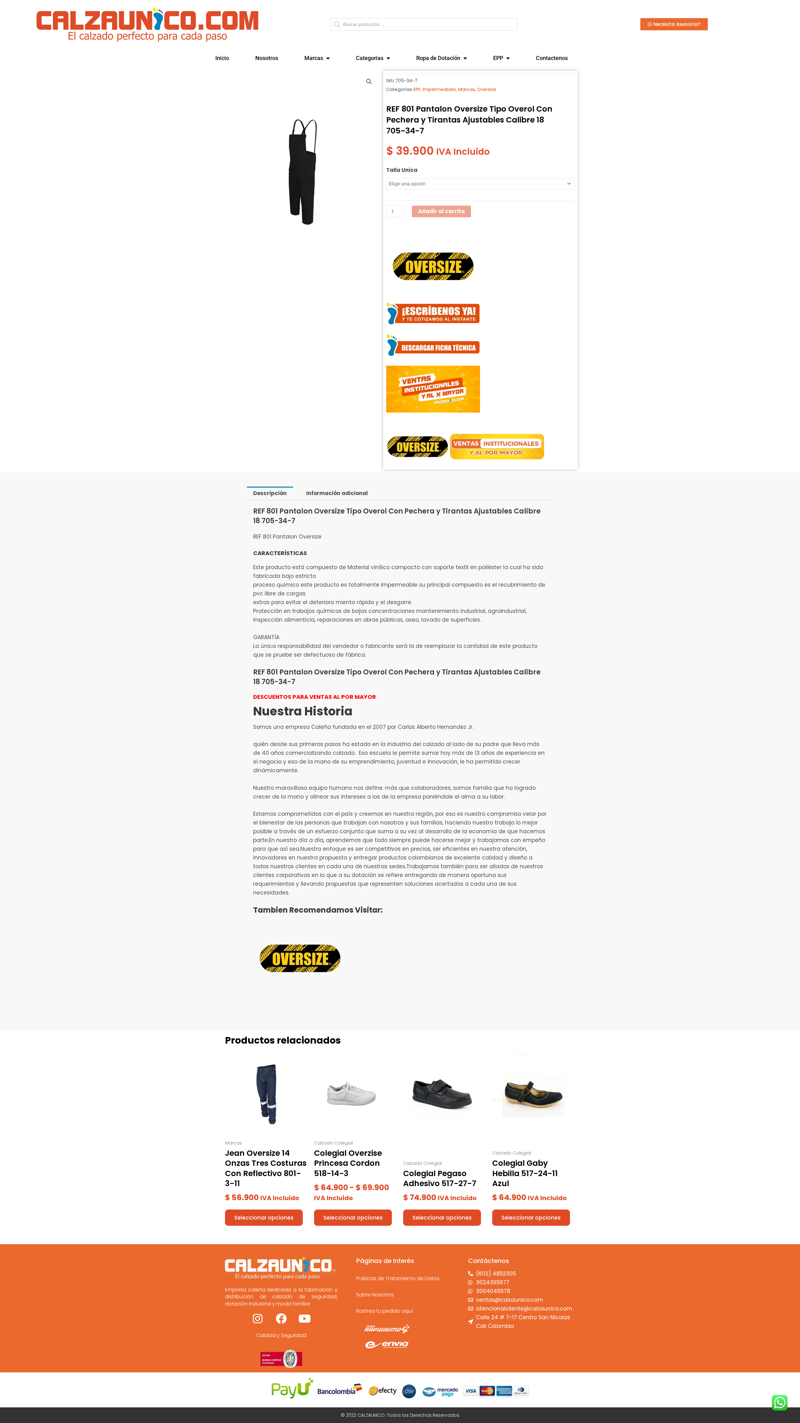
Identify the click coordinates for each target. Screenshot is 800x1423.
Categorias (369, 58)
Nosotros (266, 58)
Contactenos (552, 58)
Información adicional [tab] (337, 493)
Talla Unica (402, 170)
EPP (498, 58)
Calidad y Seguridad (281, 1335)
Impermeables (439, 89)
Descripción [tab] (270, 493)
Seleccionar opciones (263, 1217)
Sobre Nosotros (375, 1294)
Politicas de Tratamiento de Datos (397, 1278)
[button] (369, 81)
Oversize (486, 89)
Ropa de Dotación (438, 58)
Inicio (222, 58)
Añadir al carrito (441, 211)
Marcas (313, 58)
